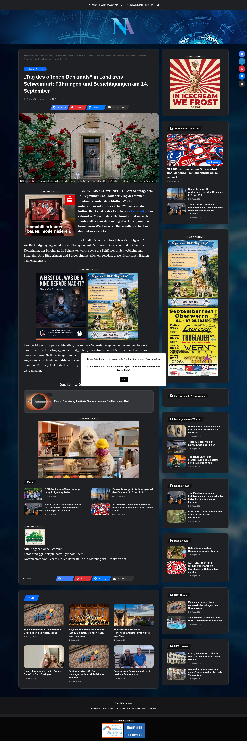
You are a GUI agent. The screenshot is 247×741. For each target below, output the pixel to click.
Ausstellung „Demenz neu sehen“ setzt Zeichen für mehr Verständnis (205, 672)
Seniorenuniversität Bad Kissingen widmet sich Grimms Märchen (86, 674)
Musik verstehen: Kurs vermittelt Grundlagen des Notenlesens (203, 605)
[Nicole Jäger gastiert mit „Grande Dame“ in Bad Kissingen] (44, 656)
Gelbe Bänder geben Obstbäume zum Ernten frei (203, 549)
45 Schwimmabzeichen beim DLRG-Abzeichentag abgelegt (205, 619)
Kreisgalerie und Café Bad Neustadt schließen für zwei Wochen (204, 656)
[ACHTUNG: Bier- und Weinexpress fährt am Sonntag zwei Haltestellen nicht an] (176, 567)
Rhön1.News (119, 708)
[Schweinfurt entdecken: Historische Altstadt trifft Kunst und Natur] (134, 615)
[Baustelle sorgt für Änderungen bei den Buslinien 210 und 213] (100, 494)
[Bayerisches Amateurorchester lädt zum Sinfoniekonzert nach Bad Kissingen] (89, 615)
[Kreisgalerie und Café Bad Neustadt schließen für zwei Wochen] (176, 658)
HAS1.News (131, 708)
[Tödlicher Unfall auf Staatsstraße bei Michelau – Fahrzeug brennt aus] (176, 461)
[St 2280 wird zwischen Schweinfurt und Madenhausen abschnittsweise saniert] (100, 509)
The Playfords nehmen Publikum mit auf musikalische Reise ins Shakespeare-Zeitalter (63, 507)
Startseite (30, 55)
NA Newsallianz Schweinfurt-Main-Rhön (54, 55)
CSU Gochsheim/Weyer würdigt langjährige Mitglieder (63, 491)
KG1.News (141, 708)
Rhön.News (107, 708)
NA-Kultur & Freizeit (84, 55)
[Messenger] (242, 76)
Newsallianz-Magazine (104, 5)
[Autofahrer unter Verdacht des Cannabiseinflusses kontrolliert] (176, 516)
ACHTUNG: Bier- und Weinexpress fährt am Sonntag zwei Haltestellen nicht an (203, 567)
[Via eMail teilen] (242, 83)
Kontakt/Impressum (140, 5)
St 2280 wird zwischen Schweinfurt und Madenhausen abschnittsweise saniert (132, 507)
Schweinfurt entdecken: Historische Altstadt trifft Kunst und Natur (132, 632)
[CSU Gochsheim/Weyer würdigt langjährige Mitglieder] (33, 494)
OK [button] (124, 379)
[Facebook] (242, 54)
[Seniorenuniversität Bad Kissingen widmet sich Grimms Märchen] (89, 656)
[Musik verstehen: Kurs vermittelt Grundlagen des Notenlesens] (44, 615)
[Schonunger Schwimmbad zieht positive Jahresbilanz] (134, 656)
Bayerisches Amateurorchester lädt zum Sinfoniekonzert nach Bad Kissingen (86, 632)
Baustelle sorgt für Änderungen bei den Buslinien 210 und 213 (132, 491)
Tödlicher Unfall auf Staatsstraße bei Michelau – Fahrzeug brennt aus (204, 459)
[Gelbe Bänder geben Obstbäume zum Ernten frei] (176, 552)
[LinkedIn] (242, 61)
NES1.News (152, 708)
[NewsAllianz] (123, 27)
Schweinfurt (140, 211)
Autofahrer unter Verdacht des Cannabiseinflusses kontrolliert (205, 514)
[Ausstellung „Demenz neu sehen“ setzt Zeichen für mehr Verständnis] (176, 673)
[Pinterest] (242, 68)
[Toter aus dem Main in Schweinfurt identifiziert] (176, 446)
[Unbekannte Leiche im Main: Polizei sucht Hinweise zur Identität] (176, 431)
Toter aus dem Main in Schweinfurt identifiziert (201, 443)
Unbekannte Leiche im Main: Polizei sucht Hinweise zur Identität (204, 429)
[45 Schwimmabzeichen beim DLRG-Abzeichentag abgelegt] (176, 622)
